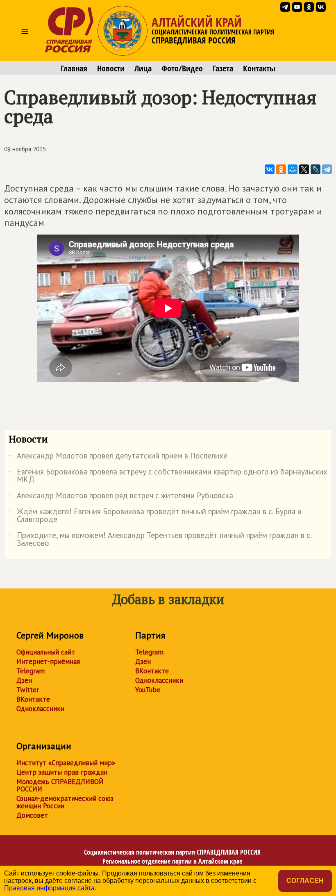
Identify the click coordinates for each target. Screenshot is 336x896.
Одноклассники (40, 708)
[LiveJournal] (315, 169)
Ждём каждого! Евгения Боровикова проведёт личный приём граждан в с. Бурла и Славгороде (155, 516)
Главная (74, 68)
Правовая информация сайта (49, 888)
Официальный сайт (45, 652)
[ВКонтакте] (270, 169)
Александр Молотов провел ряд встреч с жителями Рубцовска (121, 497)
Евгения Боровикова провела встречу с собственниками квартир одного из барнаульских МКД (168, 476)
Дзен (24, 680)
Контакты (259, 68)
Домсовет (32, 815)
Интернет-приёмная (48, 661)
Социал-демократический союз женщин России (65, 802)
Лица (143, 68)
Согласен (305, 880)
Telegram (30, 671)
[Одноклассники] (281, 169)
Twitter (27, 689)
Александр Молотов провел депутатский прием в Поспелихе (118, 457)
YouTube (147, 689)
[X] (304, 169)
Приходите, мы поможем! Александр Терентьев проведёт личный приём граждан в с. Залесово (160, 539)
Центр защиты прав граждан (61, 772)
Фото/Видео (182, 68)
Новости (111, 68)
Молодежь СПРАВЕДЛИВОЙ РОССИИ (60, 785)
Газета (223, 68)
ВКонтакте (33, 699)
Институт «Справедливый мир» (65, 762)
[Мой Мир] (292, 169)
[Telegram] (327, 169)
